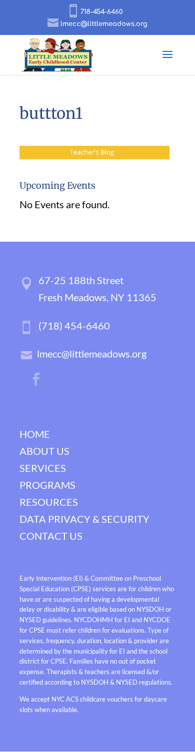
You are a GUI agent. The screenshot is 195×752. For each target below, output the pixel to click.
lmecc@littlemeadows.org (91, 354)
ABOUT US (45, 451)
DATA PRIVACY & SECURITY (85, 519)
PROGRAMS (48, 485)
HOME (35, 434)
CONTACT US (51, 536)
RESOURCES (49, 502)
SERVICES (43, 468)
